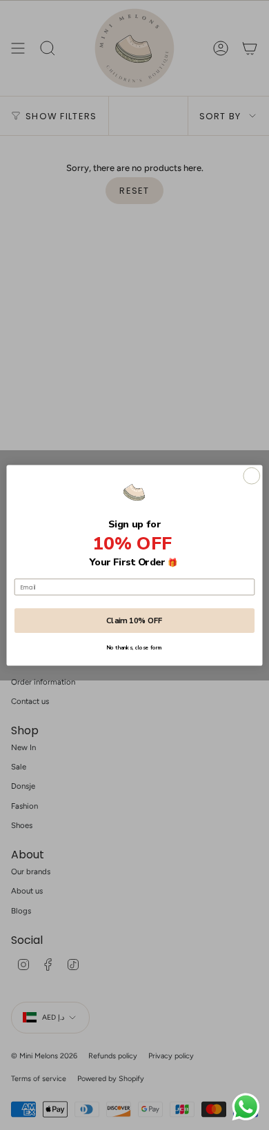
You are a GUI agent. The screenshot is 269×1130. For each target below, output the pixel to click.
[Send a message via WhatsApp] (246, 1107)
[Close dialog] (251, 475)
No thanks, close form (134, 647)
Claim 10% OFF (134, 620)
